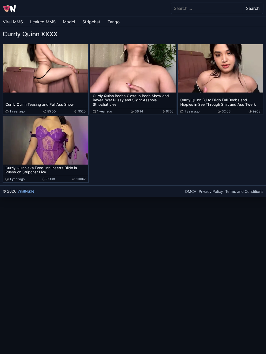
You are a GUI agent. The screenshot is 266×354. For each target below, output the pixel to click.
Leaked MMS (43, 21)
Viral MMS (13, 21)
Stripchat (91, 21)
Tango (114, 21)
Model (69, 21)
